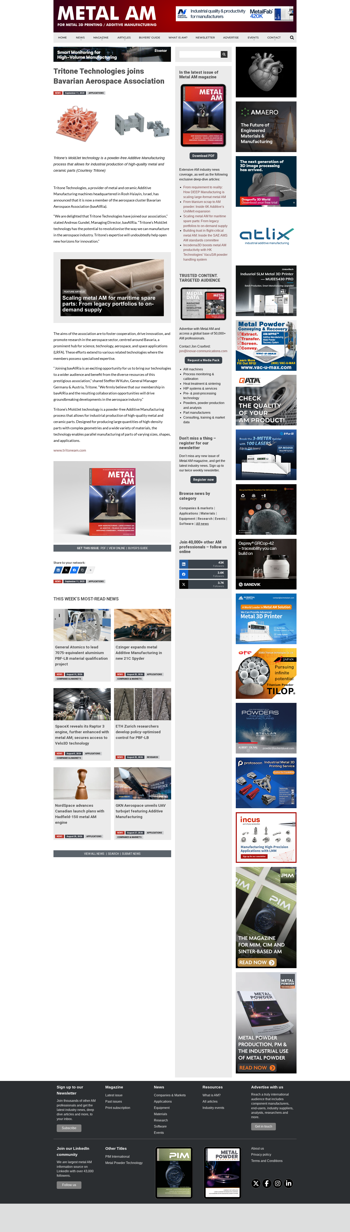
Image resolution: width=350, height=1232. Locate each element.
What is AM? (178, 37)
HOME (62, 37)
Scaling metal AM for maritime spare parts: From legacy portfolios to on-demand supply (205, 221)
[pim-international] (175, 1174)
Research (152, 757)
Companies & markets (196, 508)
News (80, 37)
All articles (210, 1101)
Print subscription (117, 1107)
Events (253, 37)
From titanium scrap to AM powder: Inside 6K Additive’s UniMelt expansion (203, 206)
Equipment (187, 519)
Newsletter (205, 37)
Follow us (69, 1185)
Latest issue (114, 1095)
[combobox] (203, 54)
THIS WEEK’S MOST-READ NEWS (86, 598)
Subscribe (69, 1128)
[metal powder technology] (224, 1174)
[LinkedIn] (58, 570)
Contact (274, 37)
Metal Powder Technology (124, 1163)
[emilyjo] (74, 570)
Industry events (213, 1107)
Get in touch (263, 1126)
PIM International (117, 1156)
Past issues (113, 1101)
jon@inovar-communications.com (203, 351)
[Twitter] (66, 570)
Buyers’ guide (149, 37)
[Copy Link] (82, 570)
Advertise (231, 37)
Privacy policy (261, 1154)
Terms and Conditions (267, 1161)
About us (257, 1148)
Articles (124, 37)
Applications (96, 93)
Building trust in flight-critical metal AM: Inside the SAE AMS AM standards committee (205, 235)
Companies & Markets (69, 679)
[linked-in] (288, 1183)
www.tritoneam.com (69, 450)
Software (186, 524)
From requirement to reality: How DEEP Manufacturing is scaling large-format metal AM (204, 192)
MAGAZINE (101, 37)
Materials (208, 513)
